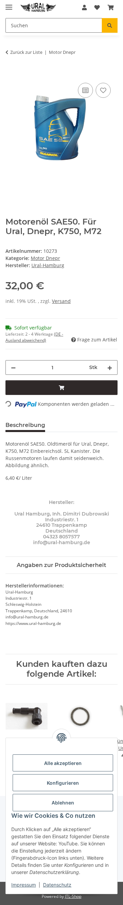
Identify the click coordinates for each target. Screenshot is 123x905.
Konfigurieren (63, 783)
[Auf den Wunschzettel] (103, 90)
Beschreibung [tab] (25, 425)
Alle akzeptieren (63, 763)
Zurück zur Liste (26, 52)
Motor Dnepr (45, 258)
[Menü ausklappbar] (8, 4)
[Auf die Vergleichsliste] (85, 90)
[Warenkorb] (111, 7)
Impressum (23, 885)
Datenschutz (57, 885)
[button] (84, 7)
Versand (61, 301)
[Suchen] (110, 25)
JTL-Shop (73, 896)
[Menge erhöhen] (109, 367)
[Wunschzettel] (97, 7)
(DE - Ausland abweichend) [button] (34, 337)
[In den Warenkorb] (10, 73)
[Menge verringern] (13, 367)
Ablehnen (63, 803)
